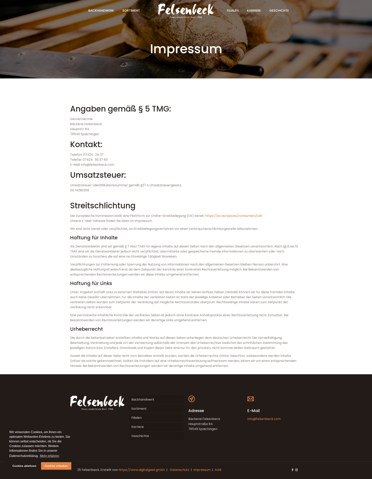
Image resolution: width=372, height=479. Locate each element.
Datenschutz (179, 470)
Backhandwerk (142, 399)
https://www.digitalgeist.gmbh (142, 470)
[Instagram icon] (296, 470)
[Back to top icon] (353, 471)
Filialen (136, 417)
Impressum (202, 470)
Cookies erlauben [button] (56, 465)
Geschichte (140, 436)
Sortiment (139, 408)
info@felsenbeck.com (264, 419)
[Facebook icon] (292, 470)
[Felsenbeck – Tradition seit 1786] (186, 10)
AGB (218, 470)
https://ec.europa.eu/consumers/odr (233, 216)
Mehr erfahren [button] (49, 456)
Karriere (137, 427)
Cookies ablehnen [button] (24, 465)
